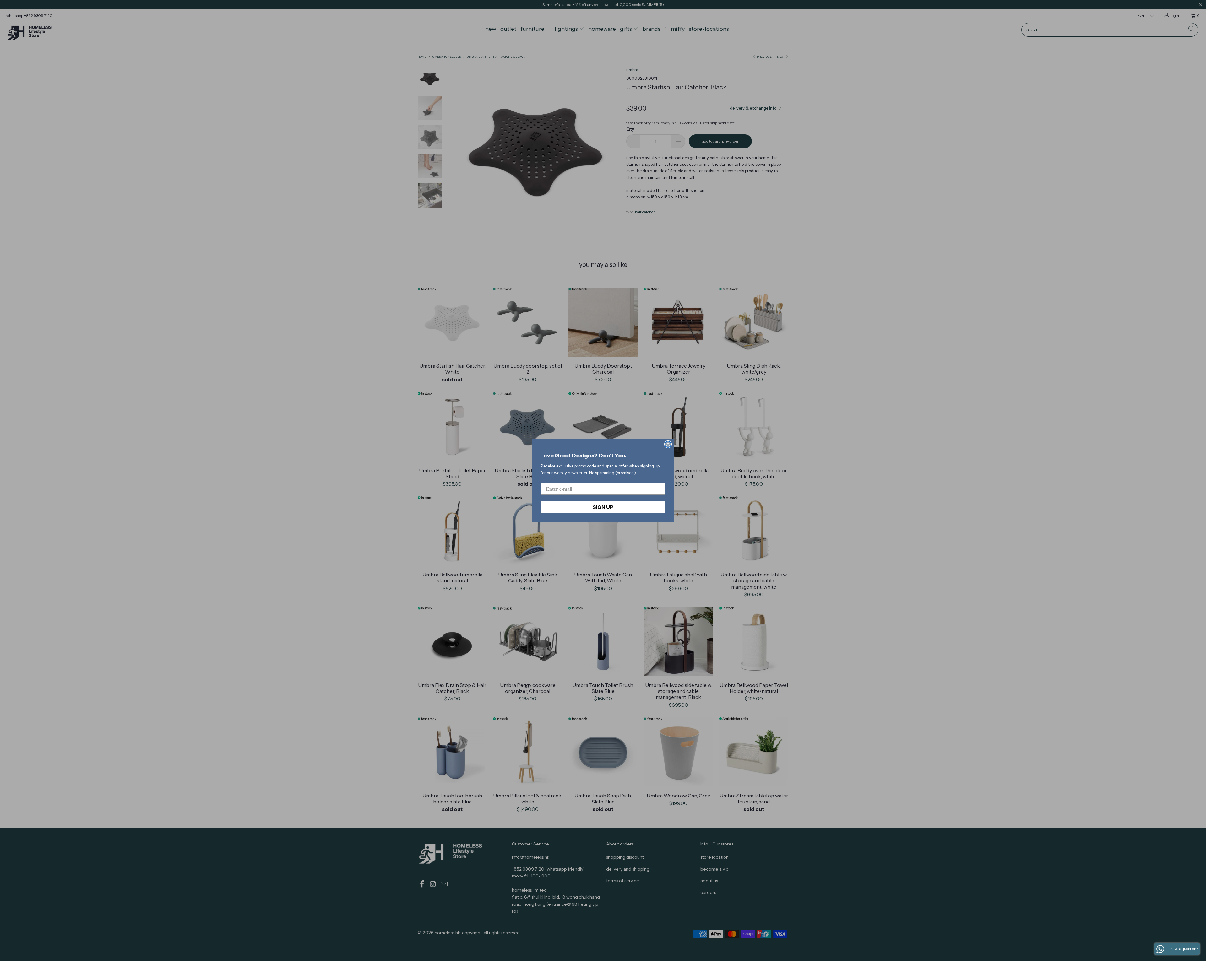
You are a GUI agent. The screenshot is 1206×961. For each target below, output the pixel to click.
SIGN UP (603, 507)
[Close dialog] (668, 444)
